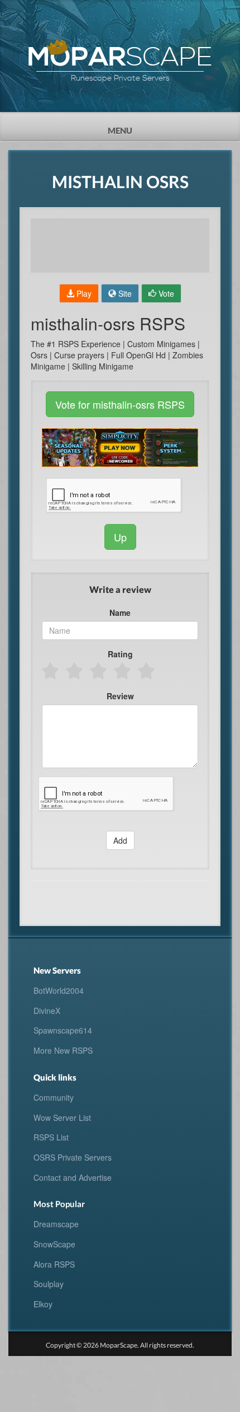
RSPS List (51, 1137)
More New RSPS (63, 1050)
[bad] (51, 670)
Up (120, 537)
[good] (123, 670)
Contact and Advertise (72, 1177)
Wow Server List (62, 1117)
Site (124, 293)
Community (53, 1097)
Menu (140, 127)
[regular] (99, 670)
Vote (165, 293)
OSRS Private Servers (72, 1157)
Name (120, 612)
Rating (120, 654)
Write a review (120, 589)
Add (120, 840)
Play (83, 293)
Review (120, 696)
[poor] (75, 670)
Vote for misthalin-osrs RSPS (120, 404)
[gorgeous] (147, 670)
